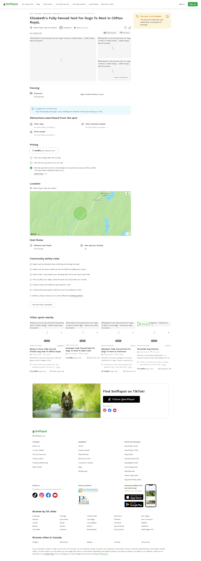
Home (80, 446)
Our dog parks (27, 4)
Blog (38, 4)
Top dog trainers (79, 4)
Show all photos (121, 77)
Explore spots (83, 450)
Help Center (37, 467)
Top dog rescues (62, 4)
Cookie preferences (40, 463)
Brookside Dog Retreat (147, 349)
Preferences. (103, 554)
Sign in (182, 4)
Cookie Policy (49, 554)
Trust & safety (38, 450)
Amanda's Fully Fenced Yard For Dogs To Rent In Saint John (80, 349)
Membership (83, 454)
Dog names (47, 4)
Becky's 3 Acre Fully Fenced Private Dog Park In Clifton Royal (45, 350)
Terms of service (39, 454)
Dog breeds (93, 4)
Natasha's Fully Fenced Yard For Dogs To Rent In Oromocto (116, 350)
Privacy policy (37, 459)
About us (36, 446)
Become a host (107, 4)
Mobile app (82, 471)
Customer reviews (85, 463)
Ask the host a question (42, 305)
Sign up (193, 4)
